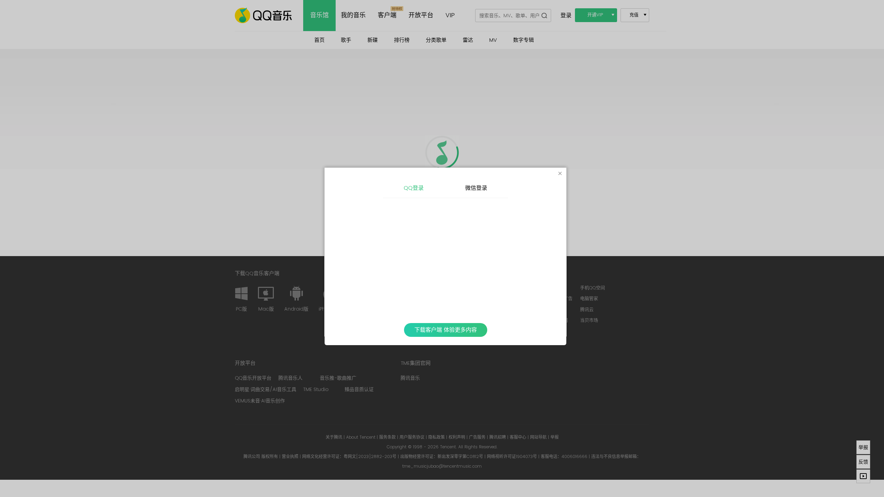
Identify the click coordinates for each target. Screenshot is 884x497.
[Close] (560, 174)
